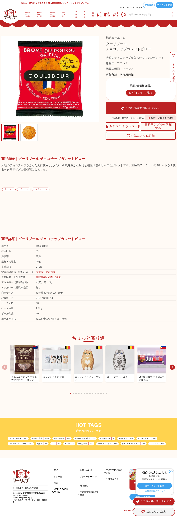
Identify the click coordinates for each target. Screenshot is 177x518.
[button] (70, 393)
